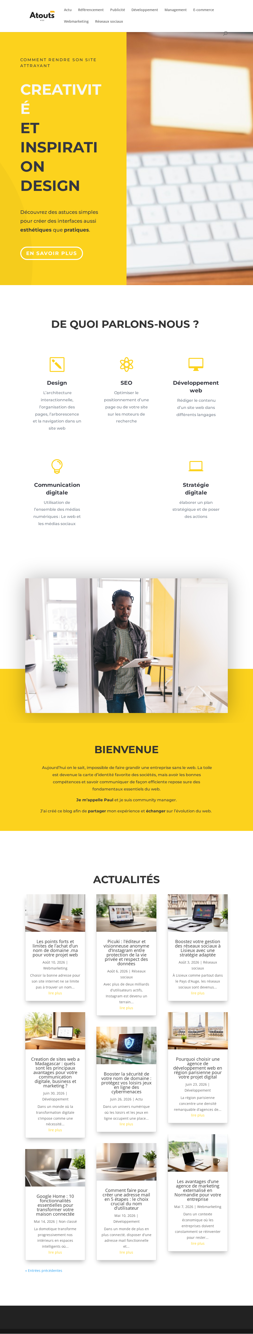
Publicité (117, 10)
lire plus (55, 993)
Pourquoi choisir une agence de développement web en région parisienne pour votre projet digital (197, 1068)
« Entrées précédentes (43, 1270)
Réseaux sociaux (109, 22)
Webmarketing (76, 22)
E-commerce (203, 10)
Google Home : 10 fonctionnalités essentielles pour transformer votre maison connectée (55, 1205)
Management (176, 10)
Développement (144, 10)
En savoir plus (51, 253)
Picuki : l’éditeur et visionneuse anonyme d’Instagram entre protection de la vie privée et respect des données (126, 952)
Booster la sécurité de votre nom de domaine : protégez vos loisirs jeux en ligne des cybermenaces (126, 1083)
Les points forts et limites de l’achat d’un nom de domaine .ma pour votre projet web (55, 948)
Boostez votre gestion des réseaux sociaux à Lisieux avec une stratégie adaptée (198, 948)
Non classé (68, 1221)
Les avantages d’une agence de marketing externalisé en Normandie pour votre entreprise (197, 1190)
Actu (68, 10)
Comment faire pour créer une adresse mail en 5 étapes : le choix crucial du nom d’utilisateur (126, 1199)
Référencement (91, 10)
